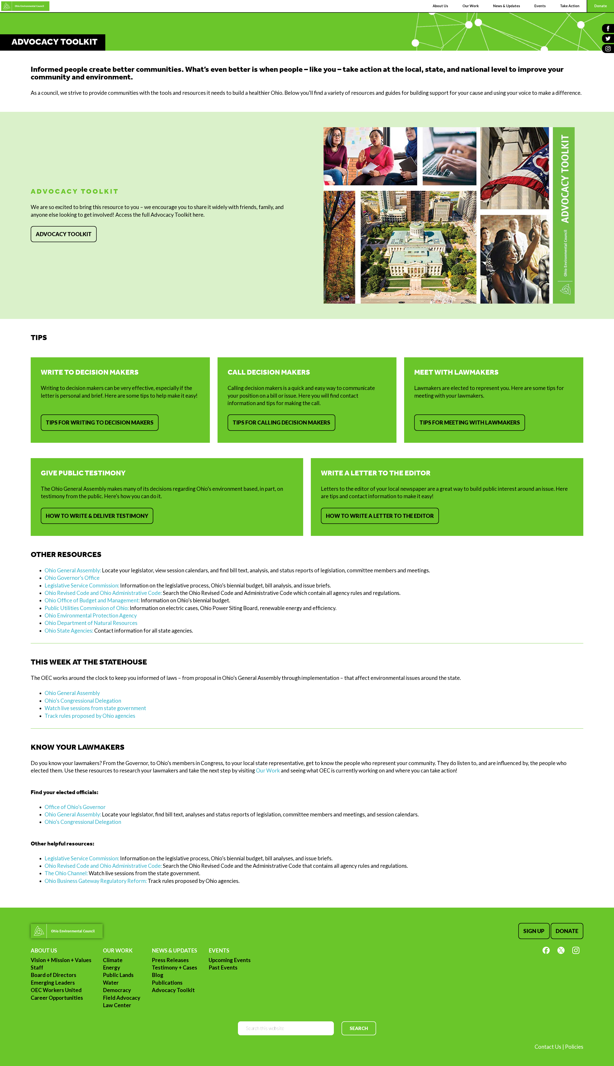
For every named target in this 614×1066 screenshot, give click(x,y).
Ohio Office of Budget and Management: (92, 600)
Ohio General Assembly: (73, 570)
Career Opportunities (57, 997)
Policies (574, 1046)
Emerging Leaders (53, 982)
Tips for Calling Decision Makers (281, 422)
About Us (44, 950)
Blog (157, 975)
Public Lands (118, 975)
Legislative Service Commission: (82, 585)
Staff (37, 967)
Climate (113, 960)
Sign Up (533, 931)
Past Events (223, 967)
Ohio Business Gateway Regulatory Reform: (96, 881)
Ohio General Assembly (72, 693)
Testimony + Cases (174, 967)
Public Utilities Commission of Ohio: (87, 608)
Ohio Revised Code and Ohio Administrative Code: (103, 593)
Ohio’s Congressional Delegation (83, 700)
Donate (567, 931)
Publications (167, 982)
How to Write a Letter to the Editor (380, 516)
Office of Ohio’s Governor (75, 807)
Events (219, 950)
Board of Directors (53, 975)
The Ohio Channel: (67, 873)
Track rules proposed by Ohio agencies (90, 716)
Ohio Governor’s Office (72, 578)
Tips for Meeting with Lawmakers (469, 422)
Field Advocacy (121, 997)
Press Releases (170, 960)
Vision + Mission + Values (61, 960)
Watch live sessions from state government (95, 708)
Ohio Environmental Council (25, 6)
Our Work (268, 770)
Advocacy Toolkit (64, 234)
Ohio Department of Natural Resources (91, 623)
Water (111, 982)
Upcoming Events (230, 960)
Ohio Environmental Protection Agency (91, 615)
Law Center (117, 1005)
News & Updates (174, 950)
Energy (111, 967)
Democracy (117, 990)
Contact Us (548, 1046)
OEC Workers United (56, 990)
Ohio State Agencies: (69, 630)
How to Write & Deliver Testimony (97, 516)
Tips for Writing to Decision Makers (100, 422)
